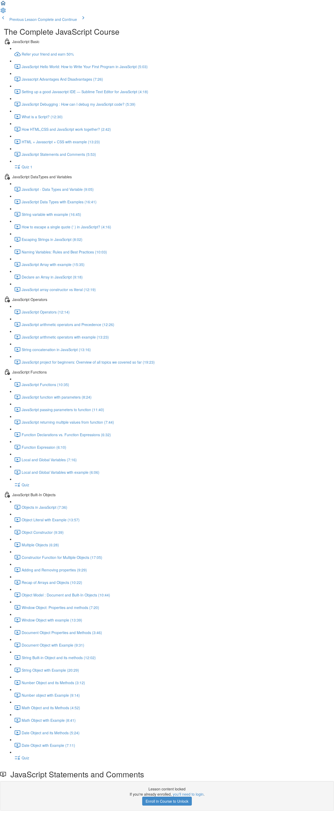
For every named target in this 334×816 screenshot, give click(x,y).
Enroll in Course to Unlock (167, 801)
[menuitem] (3, 12)
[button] (3, 4)
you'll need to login (188, 794)
